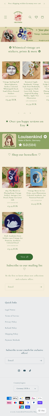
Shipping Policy (11, 334)
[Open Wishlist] (36, 17)
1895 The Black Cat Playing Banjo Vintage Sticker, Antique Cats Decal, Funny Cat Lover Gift (12, 195)
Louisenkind (20, 412)
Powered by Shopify (32, 412)
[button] (6, 17)
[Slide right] (30, 113)
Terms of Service (12, 316)
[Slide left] (18, 113)
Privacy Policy (11, 322)
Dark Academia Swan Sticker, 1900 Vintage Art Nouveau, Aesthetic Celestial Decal (13, 239)
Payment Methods (12, 340)
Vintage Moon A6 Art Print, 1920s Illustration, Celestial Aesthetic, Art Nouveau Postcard (36, 194)
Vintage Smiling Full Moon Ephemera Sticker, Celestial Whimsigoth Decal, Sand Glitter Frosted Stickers (11, 87)
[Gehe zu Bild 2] (26, 39)
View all (24, 257)
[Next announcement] (44, 3)
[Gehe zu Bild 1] (23, 38)
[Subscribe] (41, 287)
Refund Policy (11, 328)
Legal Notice (10, 310)
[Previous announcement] (5, 3)
